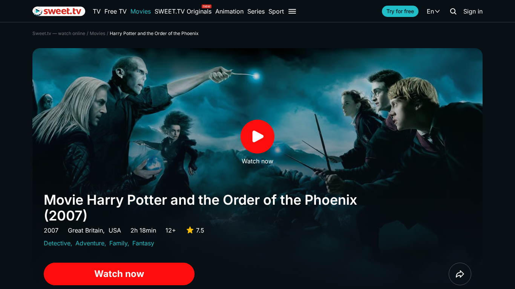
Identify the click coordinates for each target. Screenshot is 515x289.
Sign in (473, 11)
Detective (57, 243)
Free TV (115, 11)
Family (118, 243)
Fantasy (143, 243)
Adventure (89, 243)
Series (256, 11)
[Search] (453, 11)
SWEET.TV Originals (183, 11)
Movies (140, 11)
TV (97, 11)
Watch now (119, 273)
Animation (229, 11)
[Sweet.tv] (58, 11)
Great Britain (85, 230)
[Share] (460, 274)
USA (115, 230)
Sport (276, 11)
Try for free (400, 11)
